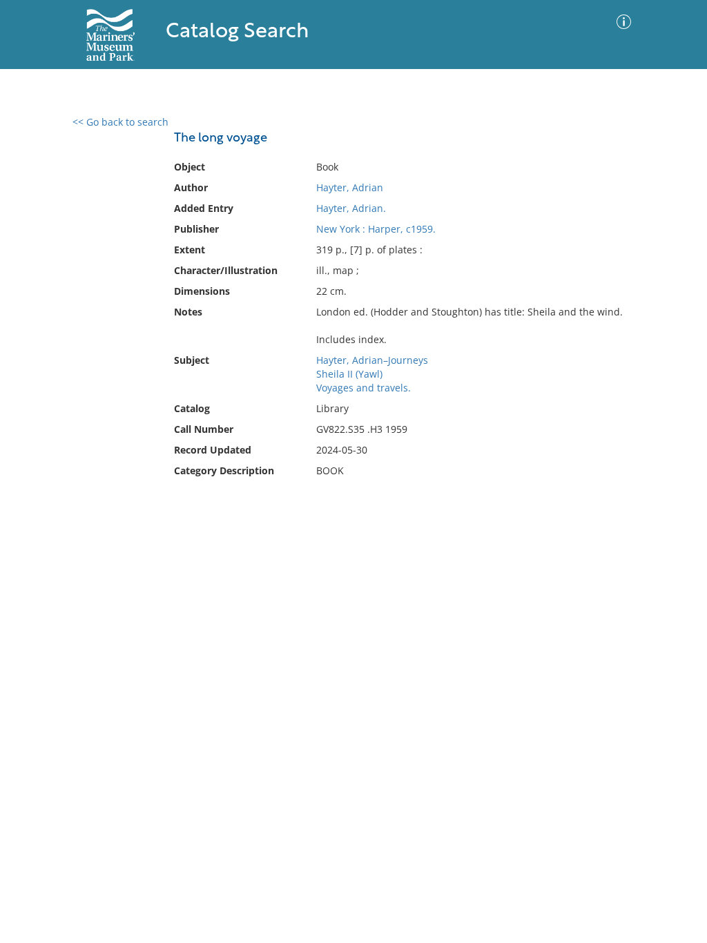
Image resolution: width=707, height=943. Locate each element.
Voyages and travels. (363, 387)
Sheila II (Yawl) (349, 373)
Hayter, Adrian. (351, 208)
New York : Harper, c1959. (376, 228)
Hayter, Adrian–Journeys (372, 360)
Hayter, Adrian (349, 187)
